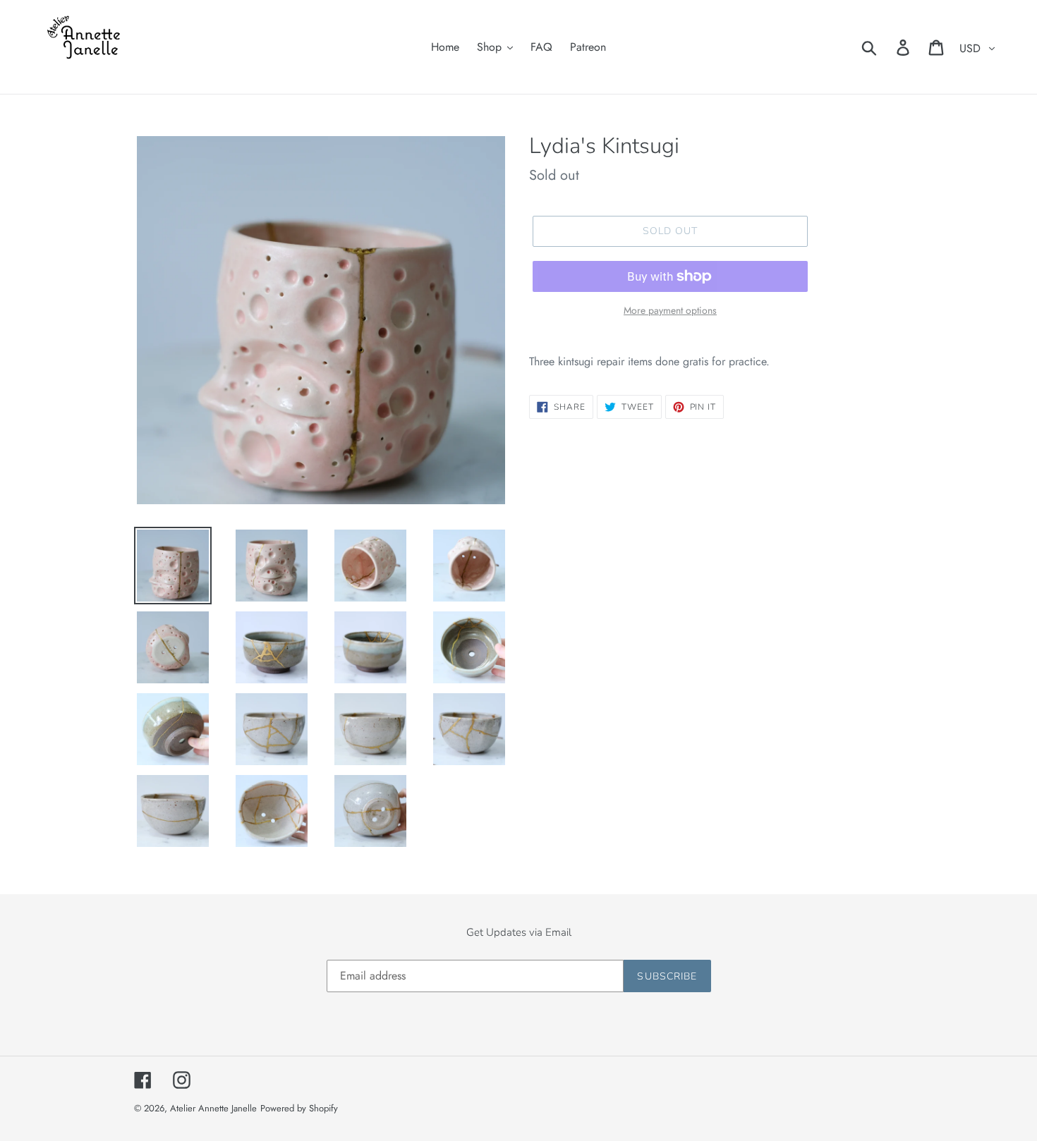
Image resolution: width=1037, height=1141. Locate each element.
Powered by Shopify (299, 1108)
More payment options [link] (670, 310)
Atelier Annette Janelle (213, 1108)
